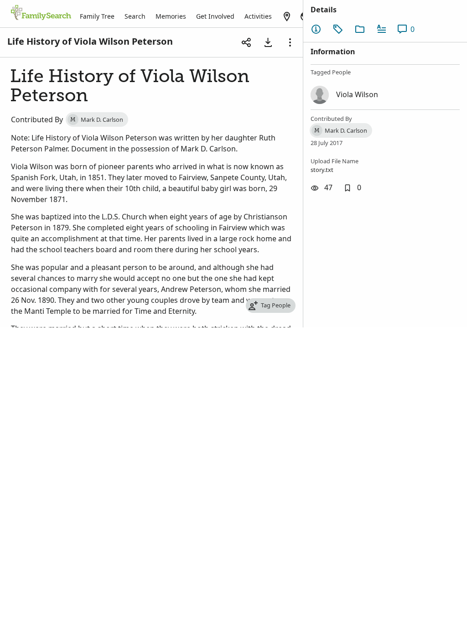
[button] (352, 188)
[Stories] (382, 29)
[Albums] (360, 29)
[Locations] (287, 16)
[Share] (246, 42)
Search (135, 16)
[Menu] (290, 42)
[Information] (316, 29)
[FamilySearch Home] (41, 13)
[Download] (268, 42)
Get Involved (215, 16)
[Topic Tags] (338, 29)
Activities (258, 16)
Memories (171, 16)
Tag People (276, 305)
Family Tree (97, 16)
